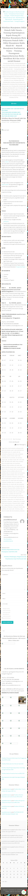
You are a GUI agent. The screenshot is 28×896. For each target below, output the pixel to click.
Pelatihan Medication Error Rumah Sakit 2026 (12, 764)
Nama (4, 593)
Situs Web (4, 604)
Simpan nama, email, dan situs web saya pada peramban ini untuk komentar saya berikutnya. (7, 613)
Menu (15, 103)
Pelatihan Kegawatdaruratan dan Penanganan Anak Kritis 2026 (10, 549)
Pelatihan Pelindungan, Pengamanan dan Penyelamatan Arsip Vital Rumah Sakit (15, 557)
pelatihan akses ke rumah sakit (14, 482)
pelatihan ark (6, 114)
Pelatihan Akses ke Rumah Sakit (11, 112)
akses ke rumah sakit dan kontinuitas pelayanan (13, 109)
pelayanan (6, 221)
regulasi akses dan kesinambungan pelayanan (12, 495)
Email (4, 598)
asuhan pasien (5, 184)
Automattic (18, 891)
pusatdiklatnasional (14, 122)
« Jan (3, 881)
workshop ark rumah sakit (8, 509)
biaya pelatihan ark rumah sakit (14, 465)
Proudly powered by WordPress (13, 890)
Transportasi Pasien (20, 267)
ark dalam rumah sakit (13, 459)
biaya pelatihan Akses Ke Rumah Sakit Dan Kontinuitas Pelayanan (12, 463)
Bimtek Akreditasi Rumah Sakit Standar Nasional (13, 467)
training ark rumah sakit (18, 507)
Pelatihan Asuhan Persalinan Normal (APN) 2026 (13, 773)
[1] (24, 893)
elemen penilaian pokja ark (13, 471)
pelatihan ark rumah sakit (9, 116)
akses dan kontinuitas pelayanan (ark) (14, 448)
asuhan (7, 161)
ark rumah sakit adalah (10, 461)
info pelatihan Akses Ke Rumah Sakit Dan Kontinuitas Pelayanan (13, 472)
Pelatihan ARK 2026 (15, 114)
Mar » (6, 881)
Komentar (5, 574)
